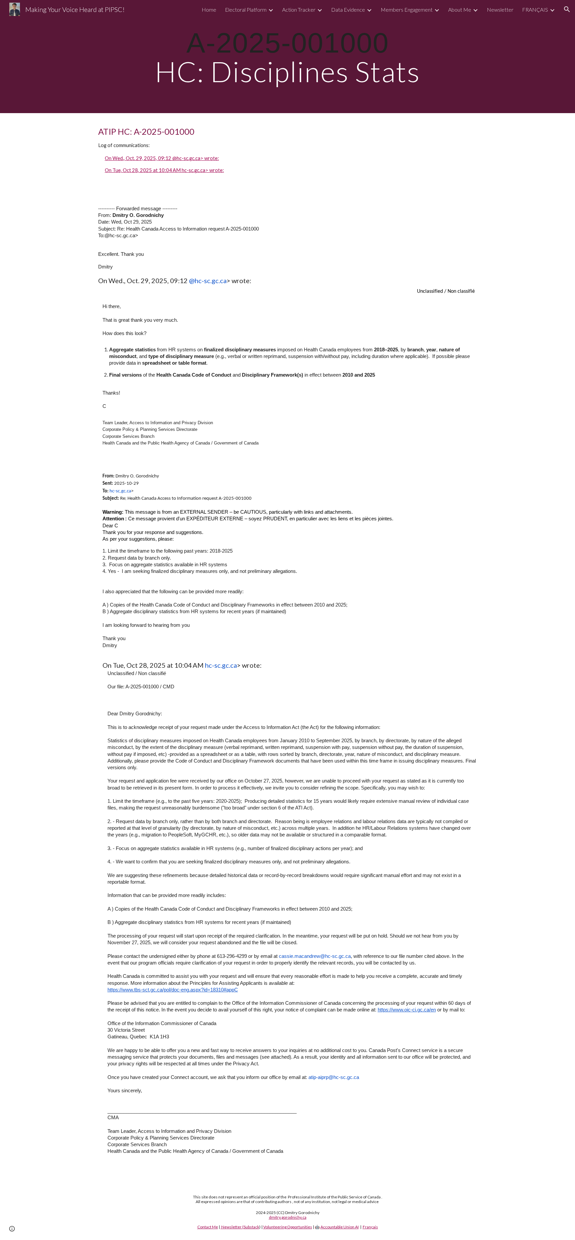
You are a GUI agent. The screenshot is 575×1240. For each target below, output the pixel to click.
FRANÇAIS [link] (535, 9)
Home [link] (209, 9)
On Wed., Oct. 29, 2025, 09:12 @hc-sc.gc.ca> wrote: (162, 158)
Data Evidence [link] (348, 9)
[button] (567, 9)
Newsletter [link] (500, 9)
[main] (287, 56)
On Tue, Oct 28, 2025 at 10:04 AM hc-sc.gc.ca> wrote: (164, 170)
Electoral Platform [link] (246, 9)
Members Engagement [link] (407, 9)
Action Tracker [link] (298, 9)
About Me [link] (459, 9)
